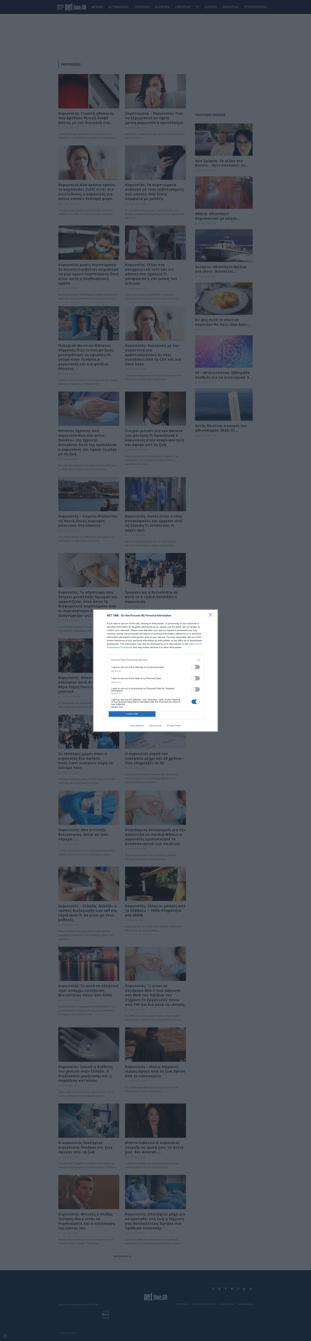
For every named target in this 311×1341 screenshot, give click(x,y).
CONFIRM (132, 714)
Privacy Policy (174, 725)
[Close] (211, 616)
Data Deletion (137, 725)
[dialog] (155, 670)
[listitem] (155, 660)
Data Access (155, 725)
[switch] (195, 667)
